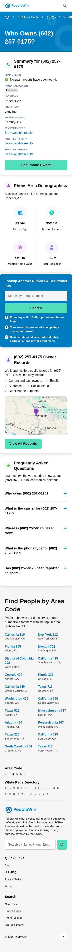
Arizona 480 (13, 722)
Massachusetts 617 (52, 710)
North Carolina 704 (18, 746)
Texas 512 (12, 710)
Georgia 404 (13, 674)
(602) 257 (53, 17)
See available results (19, 132)
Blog (7, 865)
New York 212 (48, 634)
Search (36, 308)
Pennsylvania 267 (51, 722)
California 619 (48, 734)
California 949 (15, 686)
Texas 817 (45, 746)
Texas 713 (45, 686)
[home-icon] (7, 17)
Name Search (13, 904)
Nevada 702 (46, 646)
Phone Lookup (13, 917)
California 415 (48, 658)
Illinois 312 (45, 674)
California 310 (15, 634)
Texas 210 (12, 734)
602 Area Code (28, 17)
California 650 (48, 698)
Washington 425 (16, 698)
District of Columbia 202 (19, 660)
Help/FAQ (11, 872)
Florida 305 (13, 646)
